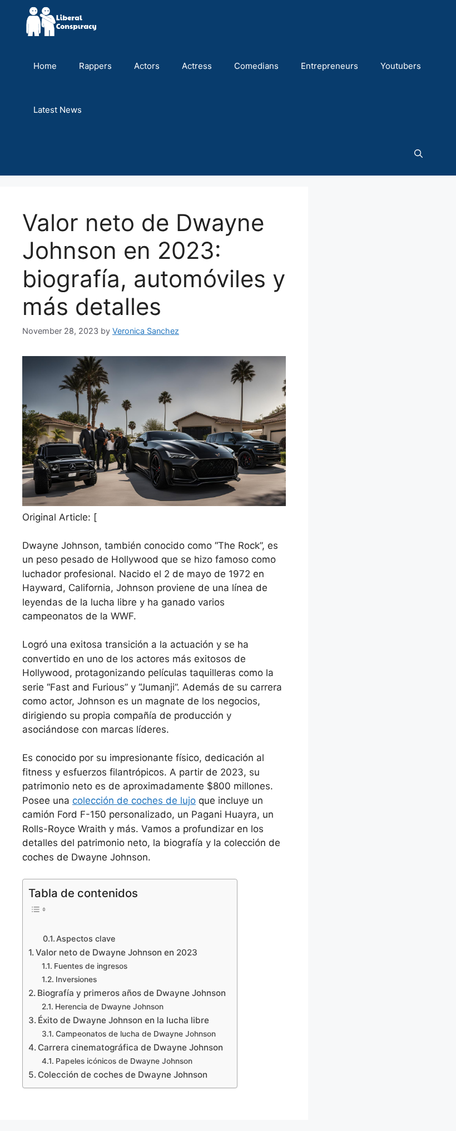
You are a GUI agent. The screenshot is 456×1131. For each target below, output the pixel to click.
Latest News (57, 109)
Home (45, 66)
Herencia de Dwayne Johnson (109, 1006)
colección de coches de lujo (134, 800)
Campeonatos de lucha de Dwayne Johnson (136, 1033)
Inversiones (76, 979)
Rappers (95, 66)
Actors (147, 66)
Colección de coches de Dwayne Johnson (122, 1074)
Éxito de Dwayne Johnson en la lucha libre (123, 1020)
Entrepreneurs (329, 66)
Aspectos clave (86, 939)
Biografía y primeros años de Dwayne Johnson (131, 993)
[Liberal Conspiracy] (60, 22)
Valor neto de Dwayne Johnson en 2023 (116, 952)
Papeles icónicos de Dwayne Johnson (124, 1061)
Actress (197, 66)
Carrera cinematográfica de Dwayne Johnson (130, 1047)
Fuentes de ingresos (90, 966)
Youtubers (400, 66)
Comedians (256, 66)
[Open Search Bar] (418, 154)
